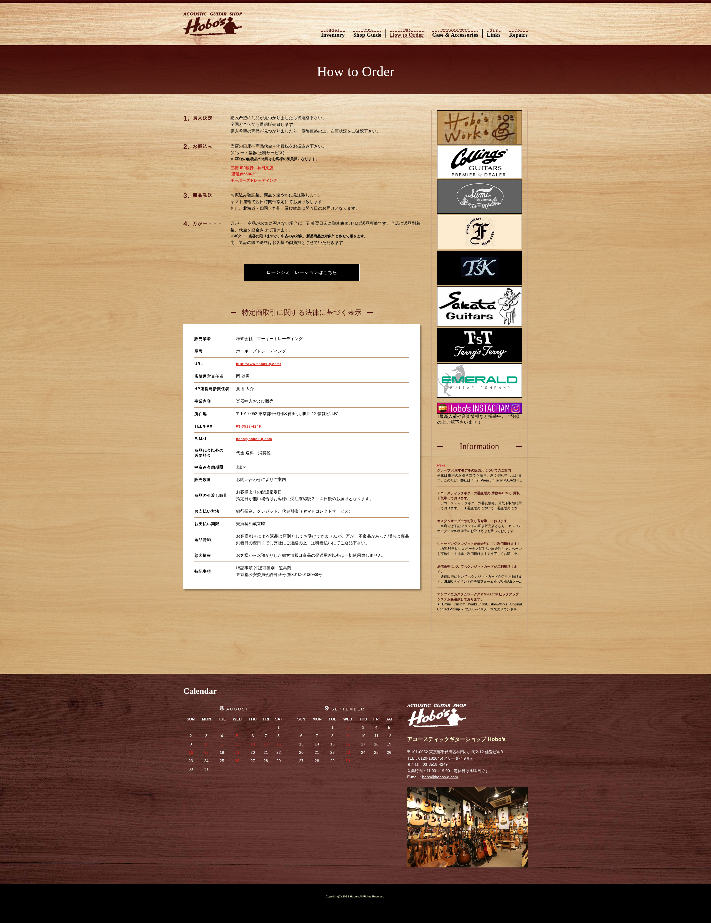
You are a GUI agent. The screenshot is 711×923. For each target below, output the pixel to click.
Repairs (518, 33)
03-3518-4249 (248, 426)
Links (493, 33)
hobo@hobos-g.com (254, 439)
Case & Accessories (455, 33)
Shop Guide (367, 33)
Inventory (333, 33)
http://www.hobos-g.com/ (258, 364)
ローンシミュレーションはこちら (301, 272)
